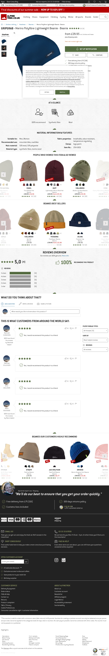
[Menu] (107, 648)
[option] (37, 56)
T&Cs (3, 605)
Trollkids (84, 645)
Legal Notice (58, 600)
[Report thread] (75, 328)
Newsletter (58, 594)
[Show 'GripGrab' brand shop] (6, 35)
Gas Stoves (5, 640)
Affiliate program (60, 597)
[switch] (103, 653)
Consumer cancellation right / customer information (19, 610)
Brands (88, 17)
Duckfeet (85, 638)
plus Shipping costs (71, 37)
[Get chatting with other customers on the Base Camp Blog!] (65, 560)
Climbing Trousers (7, 643)
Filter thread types (90, 326)
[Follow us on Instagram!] (57, 560)
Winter (70, 17)
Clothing (26, 17)
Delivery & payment (8, 589)
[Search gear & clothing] (103, 17)
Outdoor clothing (11, 24)
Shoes (34, 17)
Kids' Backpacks (61, 641)
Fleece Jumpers (34, 645)
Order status (5, 591)
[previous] (3, 174)
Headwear (22, 24)
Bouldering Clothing (8, 645)
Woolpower (85, 643)
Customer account (61, 591)
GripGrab (7, 28)
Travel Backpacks (61, 638)
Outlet (95, 17)
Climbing (54, 17)
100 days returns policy (66, 5)
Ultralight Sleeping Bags (63, 640)
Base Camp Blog (12, 2)
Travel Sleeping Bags (62, 636)
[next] (105, 174)
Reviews (89, 345)
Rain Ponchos (33, 640)
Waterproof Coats (34, 638)
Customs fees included (39, 5)
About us (57, 589)
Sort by (86, 336)
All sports (79, 17)
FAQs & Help (5, 594)
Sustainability (59, 605)
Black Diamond (87, 641)
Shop (3, 2)
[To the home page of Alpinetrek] (11, 17)
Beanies (31, 24)
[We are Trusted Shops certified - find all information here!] (61, 507)
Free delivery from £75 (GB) (14, 5)
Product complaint (7, 602)
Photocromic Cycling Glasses (65, 645)
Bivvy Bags (59, 643)
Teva (83, 636)
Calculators (5, 636)
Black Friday (6, 638)
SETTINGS (47, 92)
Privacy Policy (71, 86)
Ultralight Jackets (34, 643)
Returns (4, 600)
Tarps (3, 641)
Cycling (63, 17)
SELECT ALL (62, 92)
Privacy (8, 605)
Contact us (5, 597)
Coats (30, 641)
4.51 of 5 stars (96, 5)
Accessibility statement (63, 602)
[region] (55, 82)
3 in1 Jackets (33, 636)
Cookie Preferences (8, 608)
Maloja (84, 640)
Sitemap (6, 648)
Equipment (44, 17)
